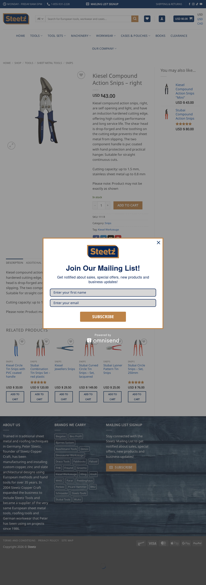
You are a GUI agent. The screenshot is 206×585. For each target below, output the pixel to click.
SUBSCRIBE (103, 316)
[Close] (158, 242)
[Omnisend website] (103, 338)
